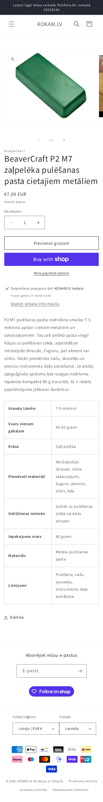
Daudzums (12, 211)
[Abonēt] (80, 671)
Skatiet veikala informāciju (35, 303)
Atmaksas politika (33, 790)
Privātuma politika (83, 781)
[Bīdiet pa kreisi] (39, 140)
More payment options (51, 273)
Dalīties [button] (17, 617)
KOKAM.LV (24, 781)
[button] (11, 24)
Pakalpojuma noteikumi (71, 790)
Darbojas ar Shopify (48, 781)
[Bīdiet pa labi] (64, 140)
